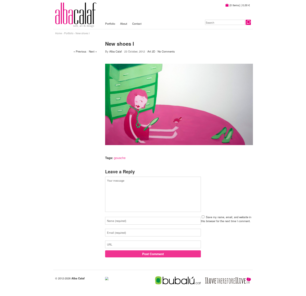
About (123, 24)
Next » (93, 51)
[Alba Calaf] (75, 12)
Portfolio (110, 24)
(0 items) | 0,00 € (239, 5)
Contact (137, 24)
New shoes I (83, 33)
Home (58, 33)
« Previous (79, 51)
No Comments (166, 51)
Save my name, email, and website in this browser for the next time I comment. (226, 219)
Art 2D (151, 51)
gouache (120, 157)
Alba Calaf (115, 51)
